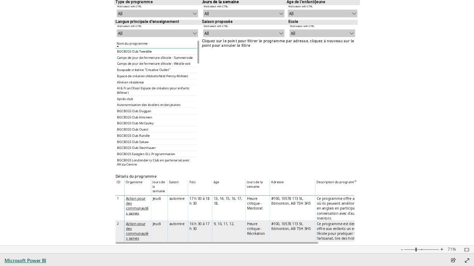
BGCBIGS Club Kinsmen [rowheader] (134, 117)
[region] (237, 122)
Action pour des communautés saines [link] (137, 206)
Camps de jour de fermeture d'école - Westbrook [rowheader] (153, 63)
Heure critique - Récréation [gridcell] (256, 228)
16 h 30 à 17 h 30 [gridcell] (199, 226)
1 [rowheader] (118, 198)
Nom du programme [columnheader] (132, 43)
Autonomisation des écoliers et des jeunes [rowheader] (148, 105)
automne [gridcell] (176, 198)
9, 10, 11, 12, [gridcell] (223, 223)
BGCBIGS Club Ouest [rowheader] (132, 129)
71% (452, 249)
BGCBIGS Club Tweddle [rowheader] (134, 51)
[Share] (453, 261)
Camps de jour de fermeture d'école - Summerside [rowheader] (155, 57)
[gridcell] (138, 208)
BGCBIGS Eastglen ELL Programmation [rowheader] (146, 154)
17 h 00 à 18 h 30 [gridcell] (199, 201)
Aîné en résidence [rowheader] (130, 82)
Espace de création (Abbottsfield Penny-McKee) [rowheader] (152, 76)
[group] (157, 10)
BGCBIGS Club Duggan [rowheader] (134, 111)
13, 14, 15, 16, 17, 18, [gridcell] (227, 201)
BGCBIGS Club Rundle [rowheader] (133, 135)
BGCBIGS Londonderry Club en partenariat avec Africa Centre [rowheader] (153, 162)
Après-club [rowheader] (125, 99)
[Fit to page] (465, 249)
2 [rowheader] (118, 223)
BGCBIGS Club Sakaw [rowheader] (132, 142)
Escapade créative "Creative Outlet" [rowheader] (143, 70)
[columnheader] (138, 188)
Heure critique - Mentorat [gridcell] (254, 203)
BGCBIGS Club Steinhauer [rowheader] (136, 147)
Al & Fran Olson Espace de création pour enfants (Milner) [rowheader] (153, 90)
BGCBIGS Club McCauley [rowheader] (135, 123)
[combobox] (157, 14)
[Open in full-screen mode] (467, 260)
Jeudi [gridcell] (156, 198)
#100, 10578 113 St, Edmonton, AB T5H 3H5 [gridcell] (291, 201)
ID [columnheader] (118, 182)
